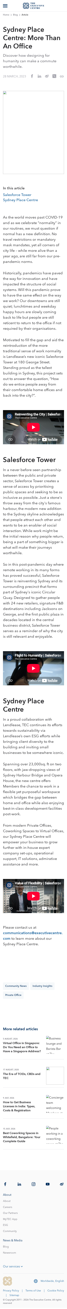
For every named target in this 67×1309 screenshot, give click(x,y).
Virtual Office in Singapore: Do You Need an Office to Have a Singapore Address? (22, 1047)
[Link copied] (62, 76)
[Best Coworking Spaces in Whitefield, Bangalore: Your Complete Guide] (55, 1135)
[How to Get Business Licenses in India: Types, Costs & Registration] (55, 1104)
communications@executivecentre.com (33, 936)
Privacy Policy (11, 1290)
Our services (11, 1266)
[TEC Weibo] (62, 1184)
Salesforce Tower (17, 195)
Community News (16, 986)
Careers (7, 1207)
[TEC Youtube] (47, 1184)
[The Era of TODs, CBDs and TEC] (55, 1076)
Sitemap (14, 1295)
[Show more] (5, 5)
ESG (5, 1225)
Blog (15, 15)
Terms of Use (33, 1290)
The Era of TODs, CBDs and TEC (21, 1076)
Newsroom (9, 1253)
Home (6, 15)
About (6, 1201)
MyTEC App (10, 1219)
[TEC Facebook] (5, 1184)
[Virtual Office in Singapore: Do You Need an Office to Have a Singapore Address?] (55, 1045)
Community (10, 1231)
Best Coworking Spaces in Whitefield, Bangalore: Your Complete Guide (21, 1137)
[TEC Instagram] (33, 1184)
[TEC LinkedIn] (19, 1184)
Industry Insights (42, 986)
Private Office (13, 995)
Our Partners (10, 1213)
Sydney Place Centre (20, 200)
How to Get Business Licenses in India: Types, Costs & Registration (19, 1106)
